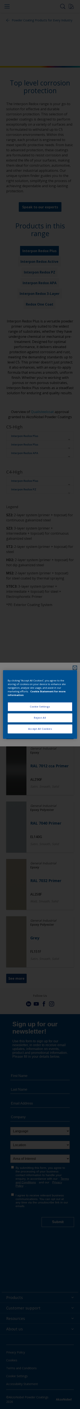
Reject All (40, 717)
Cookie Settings (40, 706)
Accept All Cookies (40, 729)
